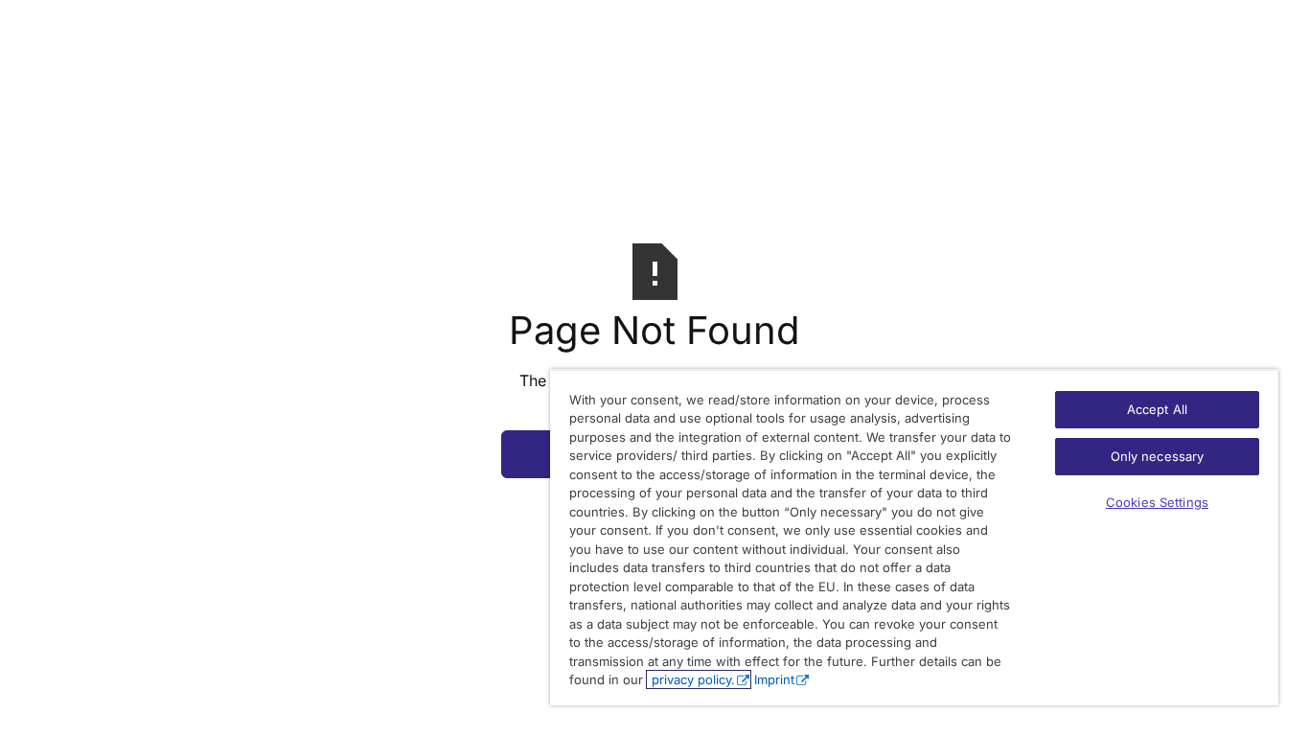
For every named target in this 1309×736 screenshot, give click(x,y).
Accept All (1157, 409)
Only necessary (1158, 456)
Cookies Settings (1157, 502)
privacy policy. (691, 679)
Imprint (774, 679)
